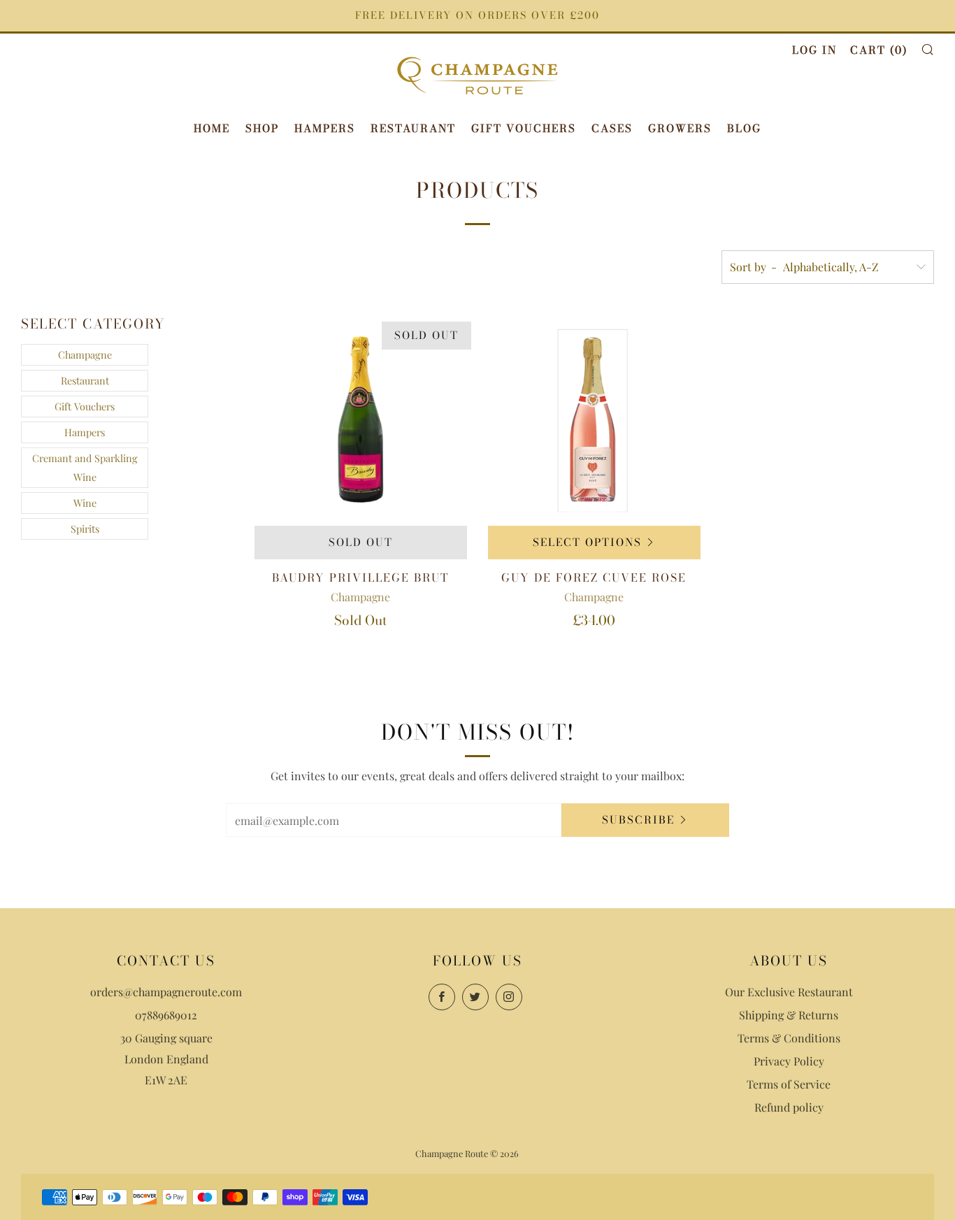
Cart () (878, 50)
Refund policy (789, 1107)
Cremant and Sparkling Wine (85, 467)
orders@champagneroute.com (166, 991)
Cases (612, 128)
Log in (814, 50)
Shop (262, 128)
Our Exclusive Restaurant (789, 991)
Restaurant (413, 128)
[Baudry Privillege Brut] (360, 419)
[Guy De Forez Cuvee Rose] (594, 419)
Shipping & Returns (788, 1014)
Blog (744, 128)
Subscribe (638, 820)
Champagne (85, 354)
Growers (680, 128)
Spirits (85, 529)
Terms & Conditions (789, 1038)
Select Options (587, 542)
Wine (84, 503)
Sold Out (361, 542)
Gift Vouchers (523, 128)
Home (212, 128)
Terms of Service (789, 1084)
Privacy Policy (789, 1061)
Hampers (324, 128)
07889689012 (166, 1014)
